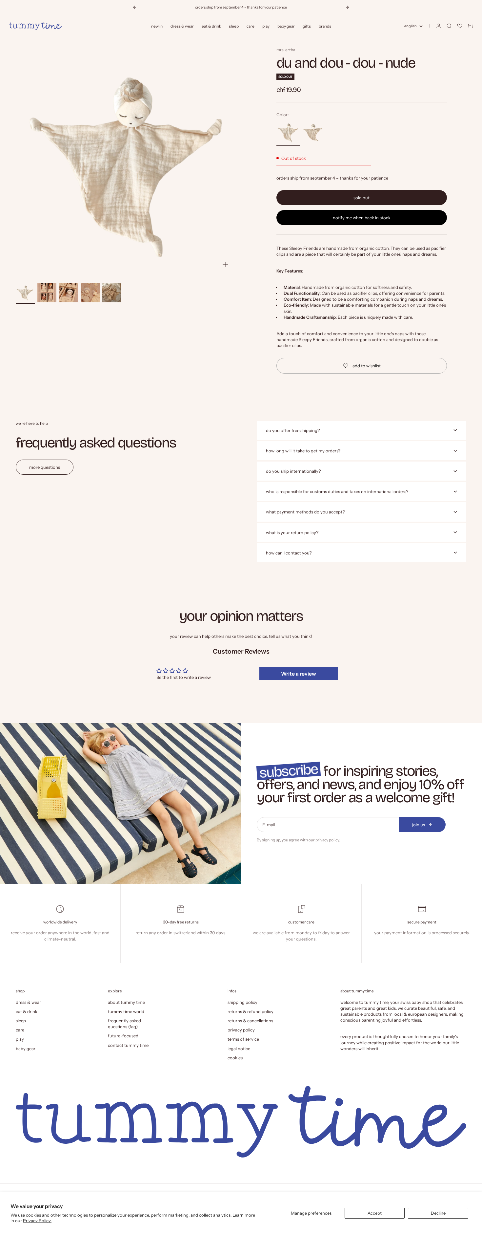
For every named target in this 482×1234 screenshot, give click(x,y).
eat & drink (211, 26)
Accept (375, 1213)
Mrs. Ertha (285, 49)
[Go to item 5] (111, 292)
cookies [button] (235, 1057)
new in (157, 26)
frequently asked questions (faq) (124, 1023)
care (250, 26)
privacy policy (327, 839)
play (266, 26)
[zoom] (225, 264)
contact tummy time (128, 1045)
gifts (307, 26)
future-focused (123, 1035)
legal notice (239, 1048)
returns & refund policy (250, 1011)
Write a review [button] (298, 673)
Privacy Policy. (37, 1220)
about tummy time (126, 1002)
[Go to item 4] (90, 292)
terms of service (243, 1039)
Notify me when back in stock (362, 217)
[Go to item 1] (25, 293)
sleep (234, 26)
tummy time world (126, 1011)
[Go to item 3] (68, 292)
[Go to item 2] (46, 292)
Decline (438, 1213)
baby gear (286, 26)
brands (325, 26)
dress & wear (182, 26)
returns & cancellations (250, 1020)
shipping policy (242, 1002)
